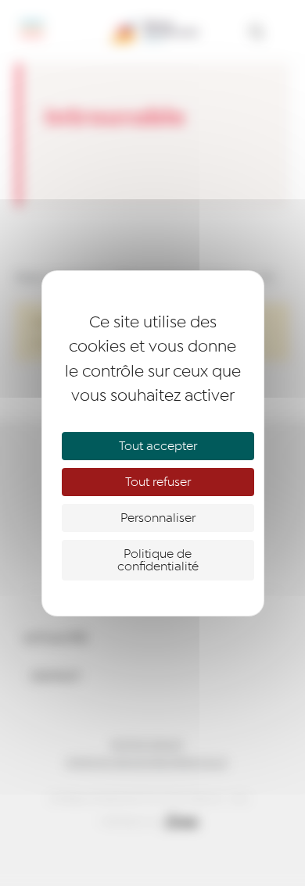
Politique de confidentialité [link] (158, 560)
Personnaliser (158, 518)
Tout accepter (158, 446)
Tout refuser (158, 482)
